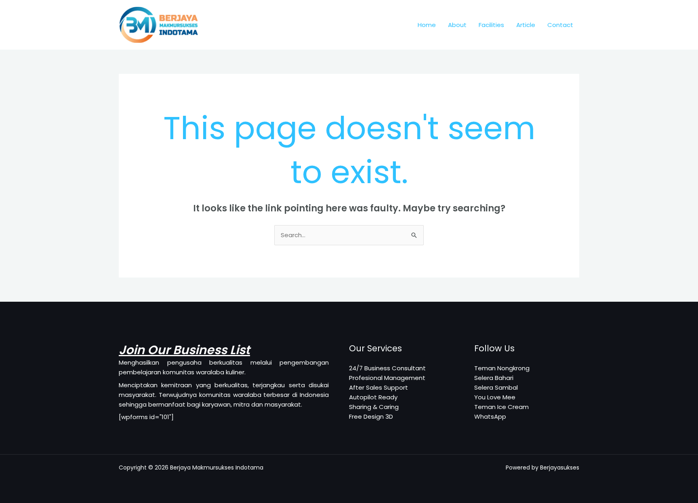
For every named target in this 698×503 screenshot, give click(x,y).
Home (427, 25)
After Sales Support (378, 387)
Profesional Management (387, 378)
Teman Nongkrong (502, 368)
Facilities (491, 25)
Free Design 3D (371, 416)
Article (525, 25)
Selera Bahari (493, 378)
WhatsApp (490, 416)
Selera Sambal (496, 387)
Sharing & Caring (374, 407)
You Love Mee (494, 397)
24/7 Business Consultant (387, 368)
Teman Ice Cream (501, 407)
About (457, 25)
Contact (560, 25)
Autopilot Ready (373, 397)
